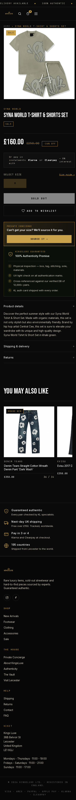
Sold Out (39, 198)
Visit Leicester (12, 680)
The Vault (9, 674)
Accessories (11, 633)
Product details (39, 306)
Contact (8, 710)
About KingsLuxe (13, 663)
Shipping (9, 698)
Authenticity (11, 668)
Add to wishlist (42, 210)
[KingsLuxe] (9, 14)
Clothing (8, 627)
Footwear (9, 621)
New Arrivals (11, 616)
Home (7, 26)
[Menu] (36, 14)
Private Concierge (14, 657)
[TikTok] (16, 597)
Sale (6, 639)
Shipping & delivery (39, 346)
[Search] (20, 14)
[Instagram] (7, 597)
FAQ (6, 715)
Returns (39, 357)
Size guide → (67, 174)
